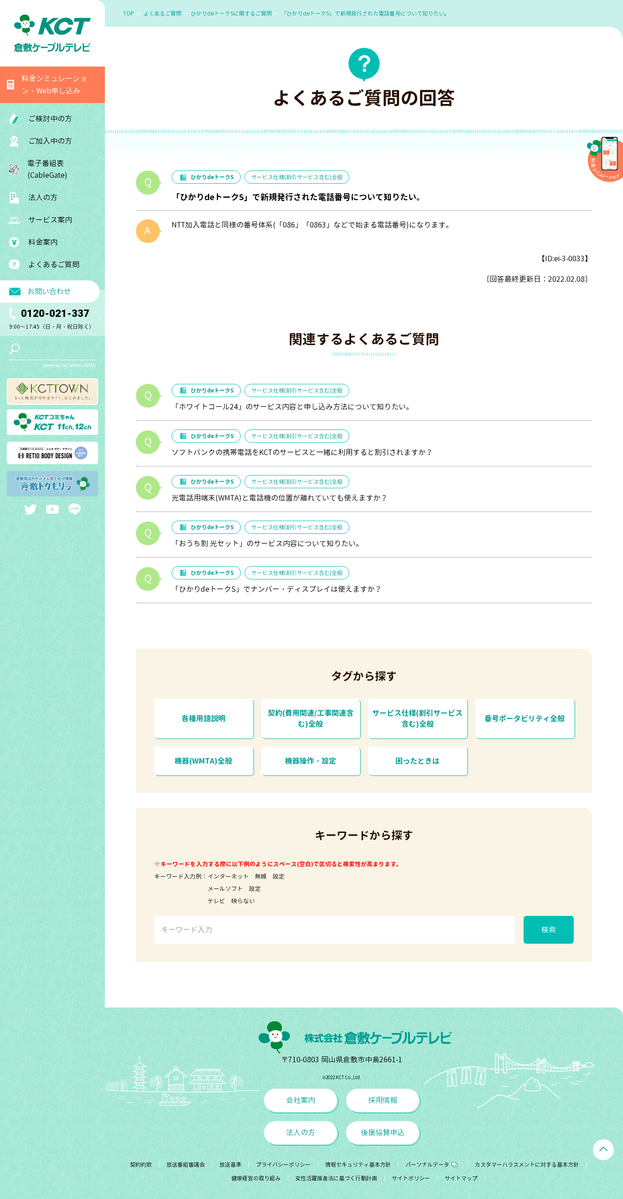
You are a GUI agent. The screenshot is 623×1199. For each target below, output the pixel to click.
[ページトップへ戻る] (603, 1149)
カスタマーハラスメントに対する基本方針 (527, 1164)
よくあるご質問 (53, 264)
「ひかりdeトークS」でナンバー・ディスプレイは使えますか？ (276, 589)
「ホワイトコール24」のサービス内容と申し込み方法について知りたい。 (292, 407)
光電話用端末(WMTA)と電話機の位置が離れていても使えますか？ (279, 498)
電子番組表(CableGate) (47, 169)
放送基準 (230, 1164)
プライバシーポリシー (283, 1164)
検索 (548, 930)
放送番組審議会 (185, 1164)
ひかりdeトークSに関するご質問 (231, 13)
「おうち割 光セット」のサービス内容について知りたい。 (267, 543)
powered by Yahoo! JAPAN (69, 365)
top (128, 13)
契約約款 (141, 1164)
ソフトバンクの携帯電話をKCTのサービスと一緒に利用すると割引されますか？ (302, 452)
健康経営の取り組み (255, 1178)
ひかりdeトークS (212, 177)
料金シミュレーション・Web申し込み (54, 84)
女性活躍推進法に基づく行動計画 (336, 1178)
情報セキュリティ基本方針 (358, 1164)
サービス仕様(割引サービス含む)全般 (297, 177)
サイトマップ (461, 1178)
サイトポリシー (411, 1178)
